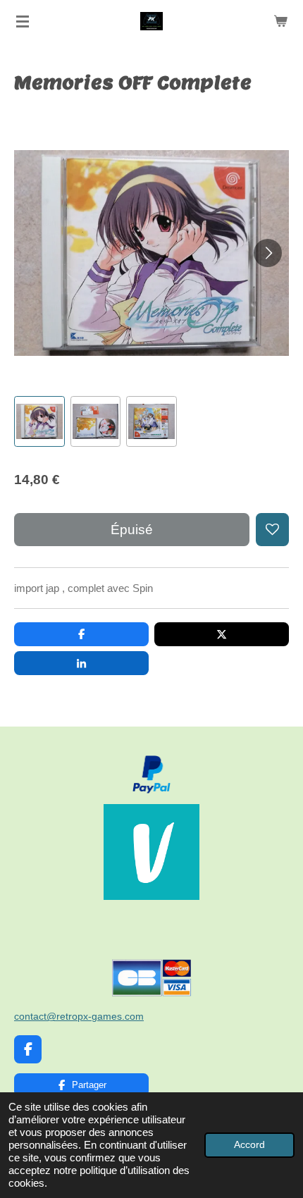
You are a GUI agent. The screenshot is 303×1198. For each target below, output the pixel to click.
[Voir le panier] (280, 21)
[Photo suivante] (268, 253)
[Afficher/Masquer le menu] (22, 21)
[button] (39, 421)
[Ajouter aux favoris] (272, 529)
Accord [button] (249, 1145)
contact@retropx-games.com (79, 1016)
